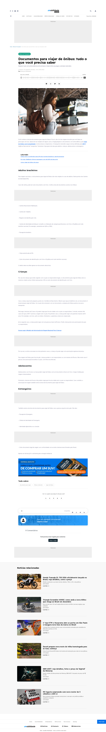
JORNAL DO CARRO (60, 16)
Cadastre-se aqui (42, 521)
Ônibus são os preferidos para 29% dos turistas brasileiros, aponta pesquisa (42, 156)
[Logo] (53, 11)
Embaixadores (48, 721)
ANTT (84, 144)
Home (11, 46)
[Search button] (90, 11)
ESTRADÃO (76, 16)
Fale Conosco (67, 721)
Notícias (45, 726)
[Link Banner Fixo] (53, 467)
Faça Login (101, 721)
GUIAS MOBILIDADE (38, 16)
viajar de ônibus (49, 485)
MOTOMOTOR (69, 16)
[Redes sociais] (10, 11)
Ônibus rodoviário (38, 485)
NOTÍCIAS (28, 16)
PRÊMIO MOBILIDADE (49, 16)
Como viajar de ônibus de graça (30, 162)
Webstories (77, 726)
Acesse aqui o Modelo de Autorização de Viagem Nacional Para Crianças (39, 330)
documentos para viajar (25, 485)
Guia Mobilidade (39, 721)
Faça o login (53, 540)
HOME (23, 16)
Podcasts (55, 726)
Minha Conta (58, 721)
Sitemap (75, 721)
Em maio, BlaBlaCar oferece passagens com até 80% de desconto (39, 159)
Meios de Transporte (17, 46)
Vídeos (65, 726)
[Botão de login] (95, 11)
